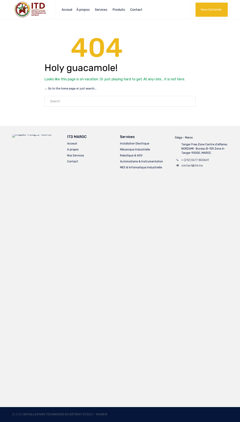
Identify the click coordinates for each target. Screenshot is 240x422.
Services (101, 10)
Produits (118, 10)
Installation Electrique (134, 143)
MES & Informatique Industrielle (141, 167)
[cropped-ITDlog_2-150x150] (38, 134)
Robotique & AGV (131, 155)
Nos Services (75, 155)
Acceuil (67, 10)
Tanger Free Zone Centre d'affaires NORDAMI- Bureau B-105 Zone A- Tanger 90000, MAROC (204, 148)
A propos (73, 149)
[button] (212, 10)
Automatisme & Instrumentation (141, 161)
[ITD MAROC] (31, 9)
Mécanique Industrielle (135, 149)
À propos (83, 10)
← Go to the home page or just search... (70, 88)
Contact (136, 10)
